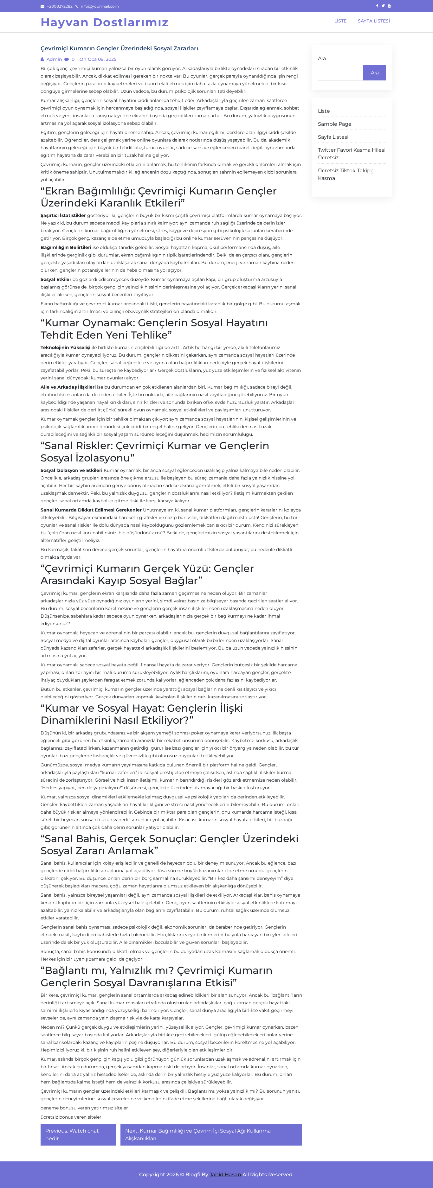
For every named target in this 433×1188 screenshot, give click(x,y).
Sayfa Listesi (333, 137)
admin (53, 59)
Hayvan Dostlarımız (105, 22)
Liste (324, 111)
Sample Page (335, 124)
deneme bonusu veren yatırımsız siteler (84, 1108)
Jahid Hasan (225, 1175)
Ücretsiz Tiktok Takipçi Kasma (346, 174)
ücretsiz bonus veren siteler (71, 1117)
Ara (322, 58)
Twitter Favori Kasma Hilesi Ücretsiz (351, 154)
